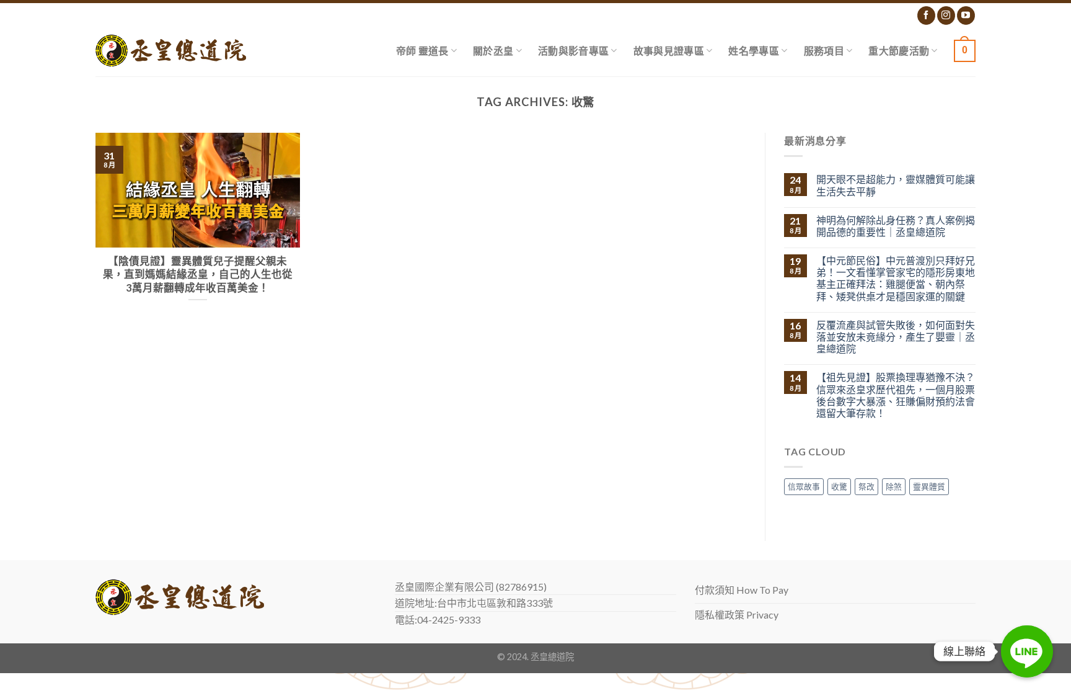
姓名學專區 (753, 50)
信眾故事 (804, 486)
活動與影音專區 (573, 50)
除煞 (894, 486)
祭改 (866, 486)
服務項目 (824, 50)
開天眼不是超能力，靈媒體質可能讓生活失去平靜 (895, 185)
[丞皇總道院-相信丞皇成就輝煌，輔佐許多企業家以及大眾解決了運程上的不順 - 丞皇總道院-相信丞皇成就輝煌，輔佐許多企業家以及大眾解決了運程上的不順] (170, 50)
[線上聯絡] (1027, 651)
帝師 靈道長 (422, 50)
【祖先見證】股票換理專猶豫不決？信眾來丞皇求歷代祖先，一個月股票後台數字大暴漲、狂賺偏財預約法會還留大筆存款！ (895, 395)
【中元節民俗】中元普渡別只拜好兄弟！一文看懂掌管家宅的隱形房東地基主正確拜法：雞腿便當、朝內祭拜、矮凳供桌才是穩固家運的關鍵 (895, 278)
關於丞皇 (493, 50)
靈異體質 (929, 486)
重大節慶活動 (898, 50)
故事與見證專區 (668, 50)
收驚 (839, 486)
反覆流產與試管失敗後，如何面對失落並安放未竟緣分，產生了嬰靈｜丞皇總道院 (895, 336)
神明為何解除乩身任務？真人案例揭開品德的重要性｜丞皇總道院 (895, 226)
